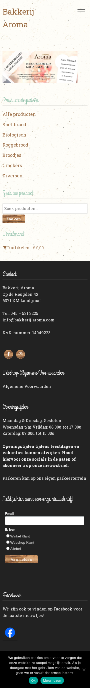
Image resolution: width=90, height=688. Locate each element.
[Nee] (83, 669)
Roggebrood (15, 145)
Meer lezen (52, 680)
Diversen (12, 176)
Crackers (12, 165)
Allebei (15, 549)
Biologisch (14, 135)
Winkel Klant (20, 536)
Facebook (63, 608)
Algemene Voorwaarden (26, 386)
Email (9, 514)
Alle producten (19, 114)
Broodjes (11, 155)
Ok (33, 680)
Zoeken (13, 218)
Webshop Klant (22, 542)
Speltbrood (14, 124)
